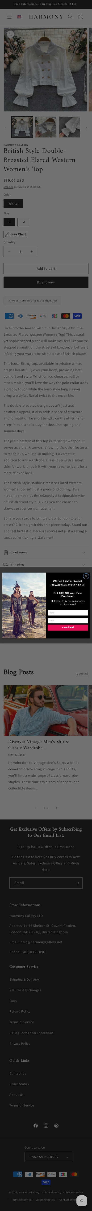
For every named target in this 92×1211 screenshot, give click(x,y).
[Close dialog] (86, 576)
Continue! (68, 627)
